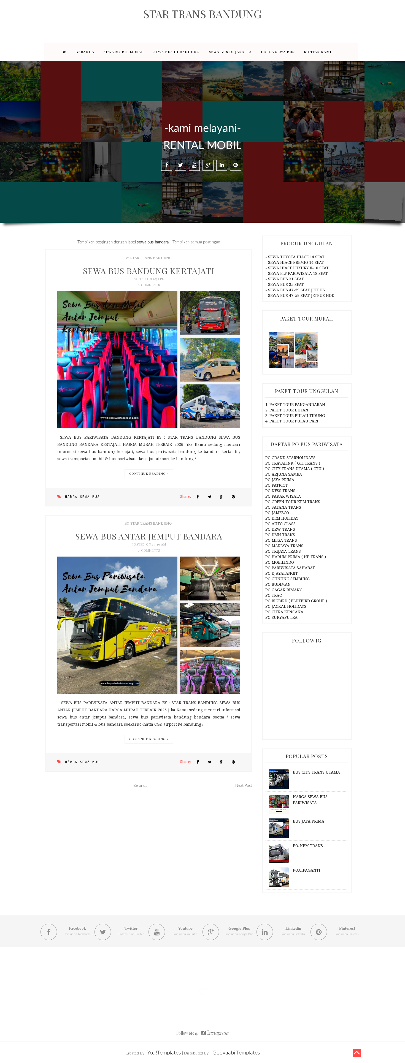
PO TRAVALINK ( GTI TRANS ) (292, 463)
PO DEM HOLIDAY (281, 518)
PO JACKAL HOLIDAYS (285, 606)
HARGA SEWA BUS (278, 51)
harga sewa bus (82, 497)
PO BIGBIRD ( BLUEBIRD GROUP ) (296, 600)
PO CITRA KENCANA (284, 611)
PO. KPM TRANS (308, 845)
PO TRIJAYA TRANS (283, 551)
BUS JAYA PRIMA (308, 821)
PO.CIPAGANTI (306, 870)
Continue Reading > (149, 473)
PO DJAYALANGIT (281, 573)
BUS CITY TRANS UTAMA (316, 772)
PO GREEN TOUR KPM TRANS (292, 501)
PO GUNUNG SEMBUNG (287, 578)
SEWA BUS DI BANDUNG (176, 51)
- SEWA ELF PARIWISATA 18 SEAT (296, 273)
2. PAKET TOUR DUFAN (286, 410)
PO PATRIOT (276, 485)
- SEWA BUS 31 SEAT (284, 278)
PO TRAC (273, 595)
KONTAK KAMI (317, 51)
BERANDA (84, 51)
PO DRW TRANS (280, 529)
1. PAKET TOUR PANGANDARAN (295, 404)
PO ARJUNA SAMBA (283, 474)
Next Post (243, 786)
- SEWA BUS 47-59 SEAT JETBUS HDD (299, 295)
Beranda (140, 786)
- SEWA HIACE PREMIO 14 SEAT (294, 262)
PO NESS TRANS (280, 490)
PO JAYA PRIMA (279, 479)
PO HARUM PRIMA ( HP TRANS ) (295, 556)
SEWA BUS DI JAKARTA (230, 51)
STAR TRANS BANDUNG (202, 13)
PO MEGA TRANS (281, 540)
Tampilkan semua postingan (196, 242)
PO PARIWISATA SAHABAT (290, 567)
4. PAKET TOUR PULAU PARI (291, 421)
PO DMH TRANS (280, 534)
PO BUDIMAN (278, 584)
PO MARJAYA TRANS (284, 545)
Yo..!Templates (164, 1053)
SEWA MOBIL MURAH (124, 51)
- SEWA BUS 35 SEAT (284, 284)
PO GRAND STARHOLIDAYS (290, 457)
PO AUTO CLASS (280, 523)
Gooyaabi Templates (236, 1053)
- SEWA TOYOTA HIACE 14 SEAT (295, 256)
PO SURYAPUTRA (281, 617)
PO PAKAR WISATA (283, 496)
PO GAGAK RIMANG (284, 589)
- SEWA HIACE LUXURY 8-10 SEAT (297, 267)
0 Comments (149, 285)
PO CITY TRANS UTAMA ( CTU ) (294, 468)
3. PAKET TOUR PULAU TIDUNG (295, 415)
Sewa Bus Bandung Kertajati (149, 270)
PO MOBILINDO (279, 562)
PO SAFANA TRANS (283, 507)
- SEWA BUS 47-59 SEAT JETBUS (295, 289)
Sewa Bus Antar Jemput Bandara (148, 536)
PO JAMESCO (277, 512)
